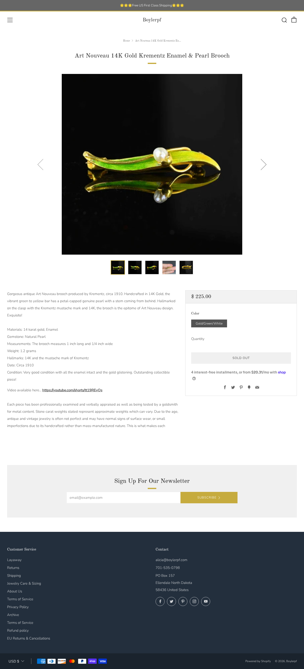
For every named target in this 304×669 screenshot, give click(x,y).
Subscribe (206, 497)
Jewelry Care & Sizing (24, 583)
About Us (14, 591)
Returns (13, 567)
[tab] (118, 267)
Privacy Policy (18, 607)
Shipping (14, 575)
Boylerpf (152, 20)
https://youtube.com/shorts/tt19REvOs (72, 390)
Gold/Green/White (209, 323)
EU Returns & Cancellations (28, 638)
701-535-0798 (168, 567)
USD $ (14, 661)
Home (126, 40)
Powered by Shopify (258, 661)
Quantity (197, 338)
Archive (13, 614)
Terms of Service (20, 599)
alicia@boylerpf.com (171, 560)
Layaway (14, 560)
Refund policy (18, 630)
